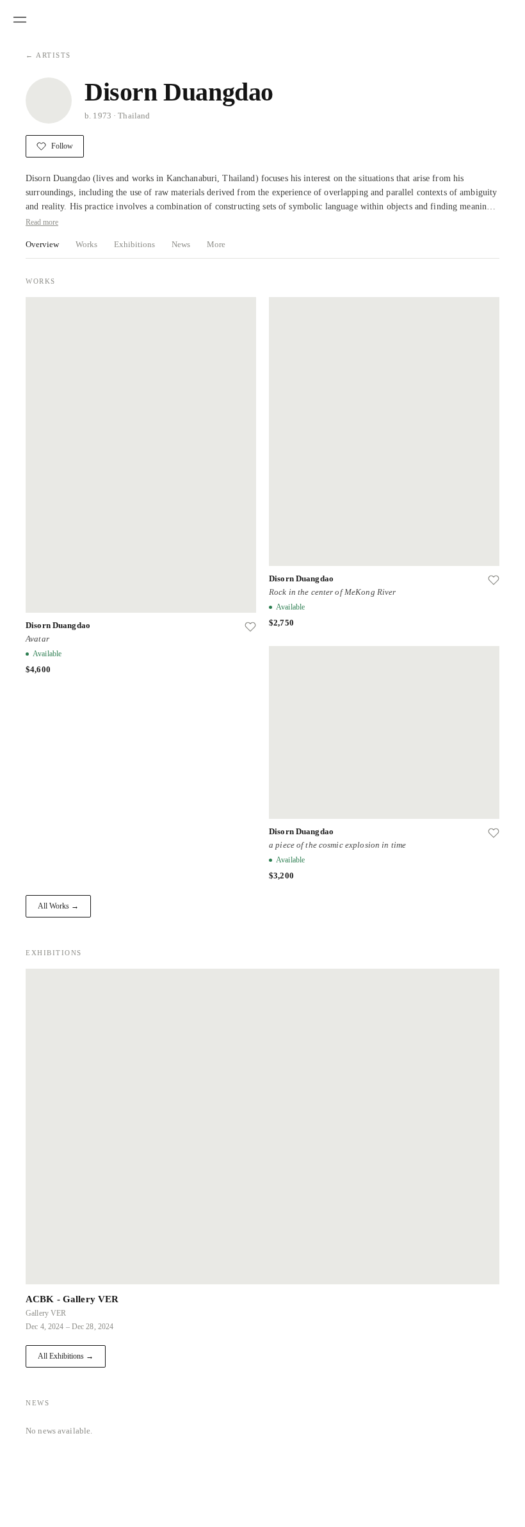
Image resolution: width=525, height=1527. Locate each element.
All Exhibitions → (65, 1356)
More (216, 244)
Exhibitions (134, 244)
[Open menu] (19, 19)
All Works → (58, 905)
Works (86, 244)
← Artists (48, 55)
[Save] (250, 627)
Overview (42, 244)
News (181, 244)
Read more (42, 222)
